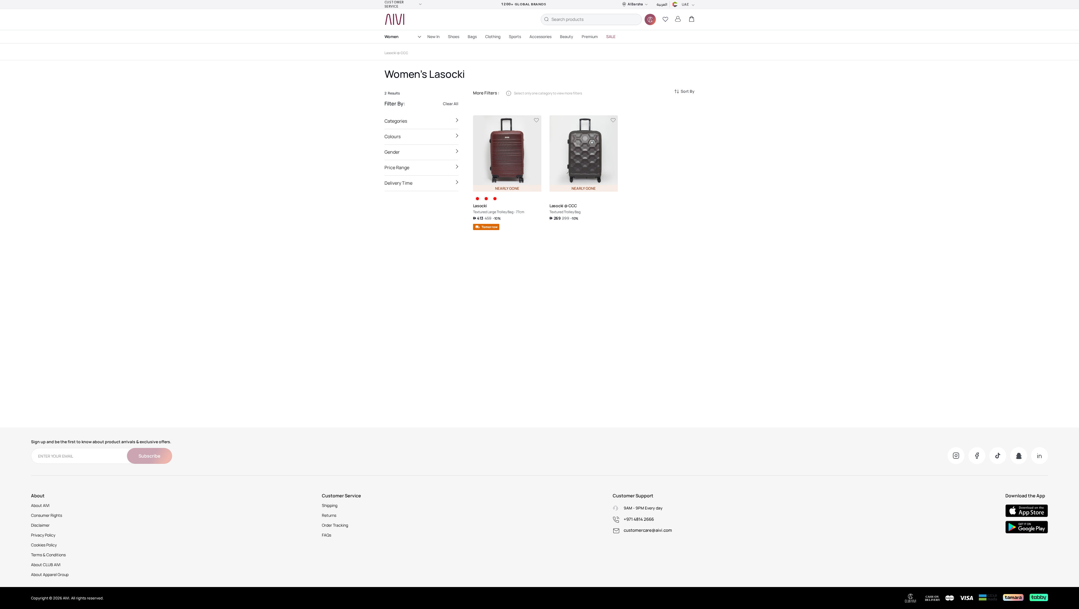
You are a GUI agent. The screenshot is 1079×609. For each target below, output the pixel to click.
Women (391, 36)
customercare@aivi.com (648, 530)
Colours (392, 136)
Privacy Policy (43, 535)
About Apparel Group (50, 574)
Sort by (688, 91)
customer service (394, 4)
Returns (329, 515)
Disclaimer (40, 525)
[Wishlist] (536, 120)
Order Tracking (335, 525)
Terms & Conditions (48, 554)
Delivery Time (398, 183)
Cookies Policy (44, 545)
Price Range (396, 167)
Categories (395, 121)
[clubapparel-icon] (650, 19)
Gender (392, 152)
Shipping (329, 505)
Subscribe (150, 456)
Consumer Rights (46, 515)
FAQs (326, 535)
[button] (665, 19)
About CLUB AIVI (45, 564)
